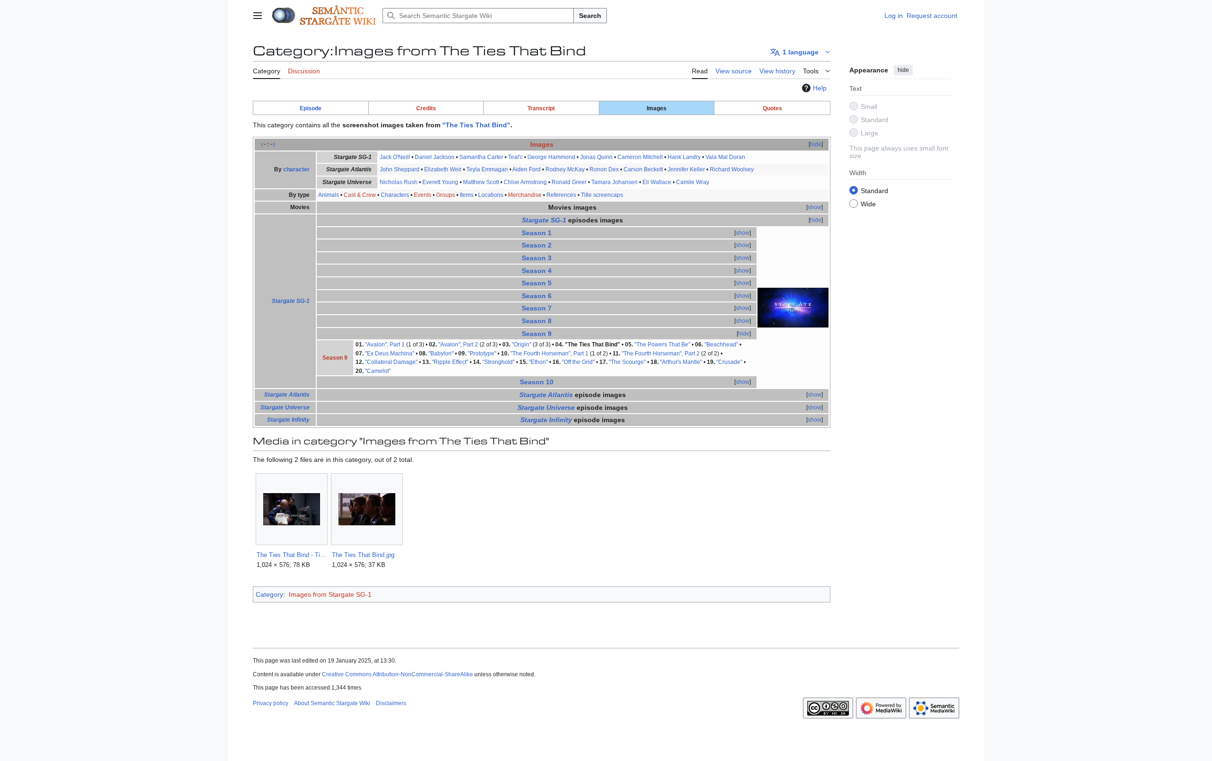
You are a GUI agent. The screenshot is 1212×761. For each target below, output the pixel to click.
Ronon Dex (604, 169)
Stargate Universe (285, 407)
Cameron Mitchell (640, 157)
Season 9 (537, 333)
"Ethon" (538, 362)
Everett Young (440, 182)
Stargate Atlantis (287, 394)
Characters (395, 195)
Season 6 (537, 296)
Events (422, 195)
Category (269, 594)
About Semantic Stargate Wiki (332, 703)
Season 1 (537, 233)
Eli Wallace (656, 182)
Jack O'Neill (395, 157)
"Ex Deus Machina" (389, 353)
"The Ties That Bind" (476, 125)
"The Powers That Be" (662, 344)
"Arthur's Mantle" (681, 362)
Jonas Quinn (596, 157)
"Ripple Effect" (450, 362)
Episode (310, 108)
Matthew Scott (481, 182)
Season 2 (537, 245)
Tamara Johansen (614, 182)
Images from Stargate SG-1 (330, 594)
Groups (445, 195)
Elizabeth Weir (443, 169)
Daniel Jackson (434, 157)
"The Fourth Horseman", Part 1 (549, 353)
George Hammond (551, 157)
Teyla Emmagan (487, 169)
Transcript (541, 108)
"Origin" (521, 344)
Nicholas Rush (399, 182)
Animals (328, 195)
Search (590, 15)
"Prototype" (482, 353)
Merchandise (525, 195)
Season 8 (537, 321)
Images (541, 144)
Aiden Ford (526, 169)
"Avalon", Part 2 (458, 344)
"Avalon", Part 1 (385, 344)
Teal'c (515, 157)
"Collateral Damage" (391, 362)
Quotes (772, 108)
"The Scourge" (627, 362)
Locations (490, 195)
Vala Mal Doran (725, 157)
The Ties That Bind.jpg (363, 554)
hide (903, 70)
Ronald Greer (569, 182)
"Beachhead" (721, 344)
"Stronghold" (498, 362)
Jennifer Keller (686, 169)
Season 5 (537, 283)
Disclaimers (391, 703)
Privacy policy (270, 703)
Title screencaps (602, 195)
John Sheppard (399, 169)
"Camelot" (378, 371)
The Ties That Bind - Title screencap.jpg (291, 554)
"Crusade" (729, 362)
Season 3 (537, 258)
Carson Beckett (643, 169)
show (814, 207)
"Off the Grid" (578, 362)
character (296, 169)
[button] (257, 15)
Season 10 (536, 382)
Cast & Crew (360, 195)
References (561, 195)
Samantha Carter (481, 157)
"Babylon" (441, 353)
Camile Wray (692, 182)
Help (820, 88)
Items (466, 195)
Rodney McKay (565, 169)
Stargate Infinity (288, 419)
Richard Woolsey (732, 169)
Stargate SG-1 (291, 301)
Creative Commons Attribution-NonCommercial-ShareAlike (397, 674)
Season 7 (537, 308)
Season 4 (537, 270)
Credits (426, 108)
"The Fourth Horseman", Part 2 (661, 353)
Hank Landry (684, 157)
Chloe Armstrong (525, 182)
